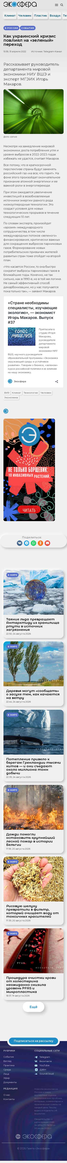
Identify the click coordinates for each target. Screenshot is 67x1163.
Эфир (6, 1078)
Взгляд (7, 1061)
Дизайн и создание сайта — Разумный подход (44, 1152)
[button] (56, 5)
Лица (6, 1074)
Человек (24, 15)
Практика (8, 1065)
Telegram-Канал (52, 51)
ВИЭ (6, 392)
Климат (10, 15)
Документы (10, 1082)
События (8, 1057)
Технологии (31, 392)
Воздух (55, 15)
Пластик (40, 15)
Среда (7, 1069)
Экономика (11, 397)
